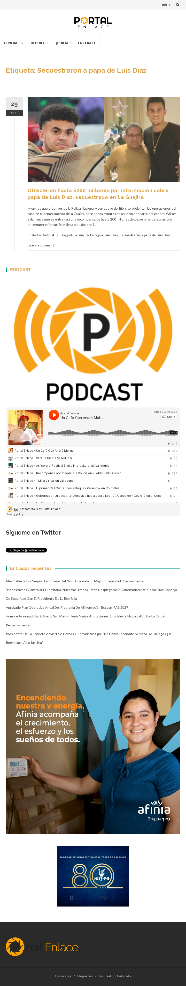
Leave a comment (41, 245)
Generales (13, 42)
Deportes (39, 42)
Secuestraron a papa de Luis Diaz (145, 235)
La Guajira (81, 235)
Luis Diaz (111, 235)
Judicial (63, 42)
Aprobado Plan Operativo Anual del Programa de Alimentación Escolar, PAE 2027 (67, 607)
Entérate (87, 42)
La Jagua (96, 235)
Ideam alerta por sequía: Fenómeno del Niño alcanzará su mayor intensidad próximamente (75, 581)
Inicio (166, 4)
